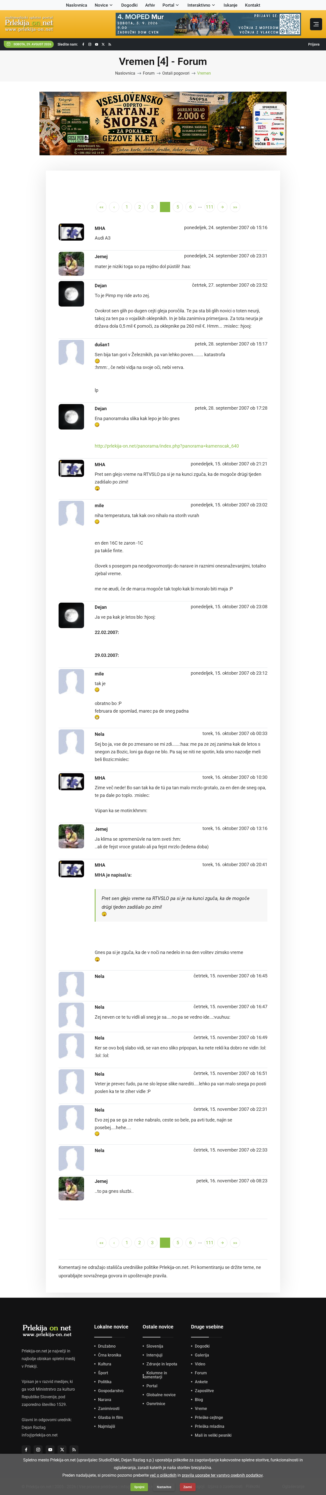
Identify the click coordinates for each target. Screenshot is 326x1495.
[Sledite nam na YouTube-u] (96, 44)
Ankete (201, 1381)
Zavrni (187, 1487)
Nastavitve (164, 1487)
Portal (168, 5)
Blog (199, 1399)
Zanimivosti (108, 1408)
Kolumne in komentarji (155, 1375)
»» (235, 207)
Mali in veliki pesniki (213, 1435)
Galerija (202, 1355)
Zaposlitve (204, 1390)
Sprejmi (139, 1487)
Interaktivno (198, 5)
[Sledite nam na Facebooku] (83, 44)
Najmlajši (106, 1426)
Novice (101, 5)
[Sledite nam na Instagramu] (90, 44)
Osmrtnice (155, 1403)
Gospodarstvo (111, 1390)
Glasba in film (110, 1417)
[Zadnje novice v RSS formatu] (110, 44)
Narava (104, 1399)
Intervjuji (154, 1355)
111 (209, 207)
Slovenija (154, 1346)
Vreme (201, 1408)
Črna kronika (109, 1355)
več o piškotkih (163, 1475)
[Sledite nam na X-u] (103, 44)
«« (101, 207)
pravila (159, 1275)
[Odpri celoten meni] (316, 24)
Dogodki (129, 5)
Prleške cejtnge (209, 1417)
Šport (103, 1373)
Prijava (314, 44)
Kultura (104, 1364)
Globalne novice (161, 1394)
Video (200, 1364)
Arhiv (150, 5)
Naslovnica (76, 5)
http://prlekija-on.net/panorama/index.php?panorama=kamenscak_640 (167, 446)
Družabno (107, 1346)
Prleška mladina (209, 1426)
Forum (149, 73)
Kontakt (252, 5)
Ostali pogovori (175, 73)
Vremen (204, 73)
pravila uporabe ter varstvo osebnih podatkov (222, 1475)
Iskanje (230, 5)
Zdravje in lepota (161, 1364)
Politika (105, 1381)
